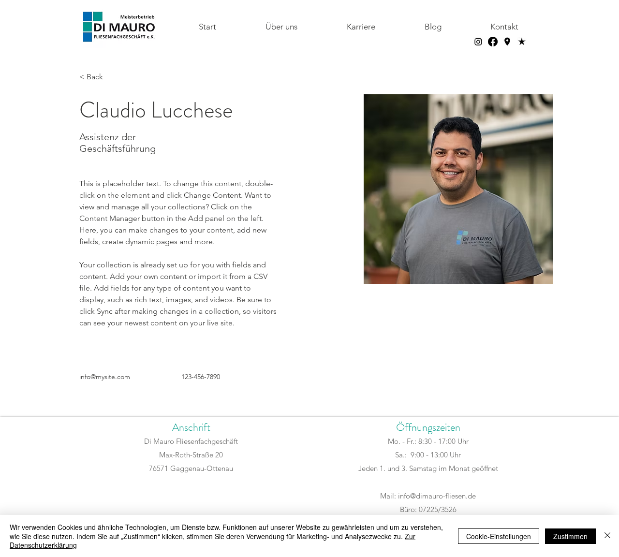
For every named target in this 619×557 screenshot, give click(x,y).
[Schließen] (607, 536)
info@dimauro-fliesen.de (437, 495)
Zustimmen (570, 536)
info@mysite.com (104, 376)
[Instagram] (478, 41)
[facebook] (493, 41)
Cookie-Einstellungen (498, 536)
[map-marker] (507, 41)
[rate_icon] (522, 41)
